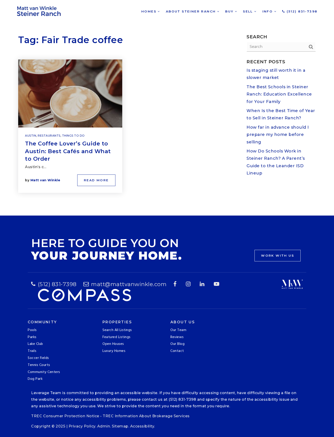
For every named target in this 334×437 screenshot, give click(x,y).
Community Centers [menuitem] (44, 372)
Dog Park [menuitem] (35, 379)
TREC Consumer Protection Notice (65, 416)
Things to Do (73, 135)
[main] (167, 108)
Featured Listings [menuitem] (116, 337)
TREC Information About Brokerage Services (146, 416)
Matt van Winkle (45, 180)
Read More (96, 180)
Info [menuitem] (268, 11)
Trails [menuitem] (32, 351)
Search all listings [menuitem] (117, 330)
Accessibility (142, 426)
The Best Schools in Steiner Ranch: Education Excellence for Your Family (279, 94)
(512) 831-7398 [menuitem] (301, 11)
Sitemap (120, 426)
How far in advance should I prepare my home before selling (278, 135)
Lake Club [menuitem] (35, 344)
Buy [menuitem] (230, 11)
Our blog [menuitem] (177, 344)
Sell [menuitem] (248, 11)
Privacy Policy (82, 426)
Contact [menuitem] (177, 351)
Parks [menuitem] (32, 337)
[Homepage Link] (39, 10)
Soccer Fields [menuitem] (38, 358)
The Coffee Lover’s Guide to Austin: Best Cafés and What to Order (68, 151)
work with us (277, 255)
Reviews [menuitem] (177, 337)
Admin (103, 426)
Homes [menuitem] (149, 11)
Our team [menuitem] (178, 330)
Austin (30, 135)
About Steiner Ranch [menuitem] (191, 11)
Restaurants (49, 135)
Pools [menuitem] (32, 330)
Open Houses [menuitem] (113, 344)
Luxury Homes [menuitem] (113, 351)
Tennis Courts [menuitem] (39, 365)
